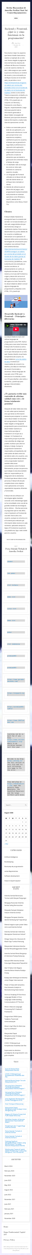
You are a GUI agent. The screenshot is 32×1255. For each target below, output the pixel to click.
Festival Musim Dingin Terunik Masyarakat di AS (15, 1081)
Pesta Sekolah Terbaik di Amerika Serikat (13, 1131)
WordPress (23, 1248)
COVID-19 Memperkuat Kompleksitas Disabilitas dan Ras (14, 1075)
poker (9, 632)
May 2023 (7, 1185)
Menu (16, 18)
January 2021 (8, 1214)
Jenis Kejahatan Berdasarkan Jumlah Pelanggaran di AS (14, 1099)
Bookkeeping (8, 862)
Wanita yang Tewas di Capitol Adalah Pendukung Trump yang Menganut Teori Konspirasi (15, 1150)
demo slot (11, 597)
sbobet (10, 561)
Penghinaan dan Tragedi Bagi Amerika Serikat (15, 1126)
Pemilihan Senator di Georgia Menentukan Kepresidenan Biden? (15, 1120)
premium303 (11, 656)
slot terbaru (12, 585)
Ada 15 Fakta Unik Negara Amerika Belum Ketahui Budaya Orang (14, 970)
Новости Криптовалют (12, 881)
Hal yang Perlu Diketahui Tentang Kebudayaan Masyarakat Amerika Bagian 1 (15, 1087)
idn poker (11, 573)
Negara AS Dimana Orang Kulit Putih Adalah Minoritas (15, 1115)
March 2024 (8, 1166)
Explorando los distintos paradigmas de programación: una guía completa (15, 1052)
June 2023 (7, 1180)
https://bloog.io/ (14, 761)
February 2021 (9, 1209)
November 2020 (9, 1218)
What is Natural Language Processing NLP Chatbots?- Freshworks (13, 1009)
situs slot (11, 609)
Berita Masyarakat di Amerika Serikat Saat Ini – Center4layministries (16, 10)
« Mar (6, 844)
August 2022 (8, 1190)
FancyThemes (16, 1250)
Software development (12, 876)
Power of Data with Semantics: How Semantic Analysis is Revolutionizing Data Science (14, 987)
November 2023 (9, 1176)
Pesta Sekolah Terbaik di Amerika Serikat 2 (13, 1137)
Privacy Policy (9, 1240)
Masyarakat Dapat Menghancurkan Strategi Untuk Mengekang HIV (15, 1035)
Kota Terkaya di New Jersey (14, 1104)
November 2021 (9, 1199)
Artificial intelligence (11, 857)
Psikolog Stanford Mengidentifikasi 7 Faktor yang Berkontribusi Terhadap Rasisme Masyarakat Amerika (15, 1143)
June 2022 (7, 1195)
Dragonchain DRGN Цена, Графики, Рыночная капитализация (13, 1019)
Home (6, 1227)
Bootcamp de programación (16, 539)
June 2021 (7, 1204)
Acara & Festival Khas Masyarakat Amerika (12, 1069)
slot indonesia (13, 644)
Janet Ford (17, 43)
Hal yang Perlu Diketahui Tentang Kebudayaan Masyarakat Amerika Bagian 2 (15, 1093)
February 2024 (9, 1171)
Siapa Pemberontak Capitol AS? (14, 1233)
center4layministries (11, 871)
